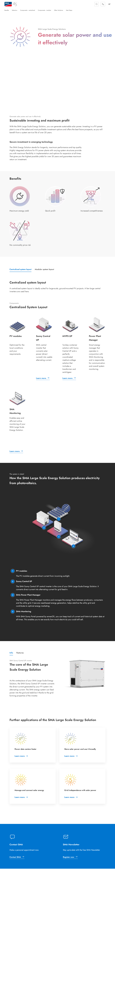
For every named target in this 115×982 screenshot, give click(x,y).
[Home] (8, 4)
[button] (96, 4)
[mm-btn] (109, 4)
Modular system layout (44, 269)
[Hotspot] (58, 519)
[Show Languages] (103, 4)
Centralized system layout (20, 269)
